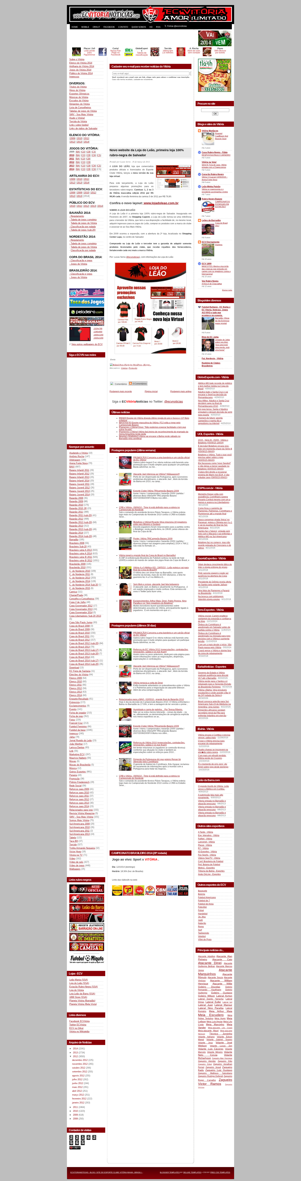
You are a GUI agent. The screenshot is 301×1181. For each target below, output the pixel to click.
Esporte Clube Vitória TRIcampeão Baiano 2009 (156, 491)
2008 (72, 192)
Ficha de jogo (76, 716)
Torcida (73, 844)
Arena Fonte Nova (78, 463)
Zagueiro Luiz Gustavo (218, 1070)
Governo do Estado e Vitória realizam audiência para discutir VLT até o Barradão (213, 675)
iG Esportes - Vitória (207, 851)
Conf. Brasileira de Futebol (210, 861)
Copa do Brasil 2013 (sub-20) (84, 653)
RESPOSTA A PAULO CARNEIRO (216, 155)
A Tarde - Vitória (205, 832)
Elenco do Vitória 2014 (80, 63)
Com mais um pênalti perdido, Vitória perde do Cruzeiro (212, 757)
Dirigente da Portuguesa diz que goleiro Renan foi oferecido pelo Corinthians (157, 760)
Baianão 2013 (76, 526)
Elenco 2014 (75, 695)
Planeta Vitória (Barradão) (82, 1000)
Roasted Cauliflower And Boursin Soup (221, 136)
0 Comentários (139, 384)
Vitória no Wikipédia (79, 1031)
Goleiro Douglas (209, 986)
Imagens (218, 245)
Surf (200, 930)
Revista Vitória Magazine (82, 813)
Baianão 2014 (76, 532)
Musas (72, 761)
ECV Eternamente (210, 242)
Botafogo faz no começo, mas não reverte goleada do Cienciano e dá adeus (214, 545)
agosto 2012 (78, 1075)
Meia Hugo (220, 1018)
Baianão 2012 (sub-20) (80, 522)
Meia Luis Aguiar (215, 1021)
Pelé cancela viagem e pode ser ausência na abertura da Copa (213, 574)
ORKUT (96, 27)
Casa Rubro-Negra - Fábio (214, 152)
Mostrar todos (227, 290)
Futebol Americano (207, 897)
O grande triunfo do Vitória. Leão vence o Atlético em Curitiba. (213, 787)
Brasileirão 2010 (77, 567)
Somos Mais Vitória (79, 820)
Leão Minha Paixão (211, 186)
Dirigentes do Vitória (79, 104)
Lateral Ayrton (224, 995)
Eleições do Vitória (78, 674)
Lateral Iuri (227, 1002)
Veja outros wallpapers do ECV (87, 344)
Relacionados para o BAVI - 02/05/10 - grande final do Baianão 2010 (151, 699)
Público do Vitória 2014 (81, 73)
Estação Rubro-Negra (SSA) (83, 986)
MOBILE (85, 27)
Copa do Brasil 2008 (79, 626)
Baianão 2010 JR (78, 508)
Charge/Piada (76, 595)
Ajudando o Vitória (78, 453)
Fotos (72, 719)
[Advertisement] (133, 38)
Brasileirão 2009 (77, 564)
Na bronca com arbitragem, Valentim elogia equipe (211, 598)
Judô (200, 920)
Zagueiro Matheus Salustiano (215, 1073)
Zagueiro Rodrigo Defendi (210, 1076)
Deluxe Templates (192, 1172)
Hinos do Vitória (77, 90)
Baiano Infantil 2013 (79, 477)
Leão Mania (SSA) (78, 979)
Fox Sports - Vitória (207, 855)
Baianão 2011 (76, 512)
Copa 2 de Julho (77, 602)
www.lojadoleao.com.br (161, 203)
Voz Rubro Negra (210, 281)
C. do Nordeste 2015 (79, 588)
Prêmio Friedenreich (79, 782)
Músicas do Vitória (78, 97)
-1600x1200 (98, 335)
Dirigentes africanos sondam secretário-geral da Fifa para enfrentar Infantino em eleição (212, 713)
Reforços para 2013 (79, 803)
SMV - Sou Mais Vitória (81, 114)
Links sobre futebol (78, 125)
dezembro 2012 (80, 1060)
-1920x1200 (98, 338)
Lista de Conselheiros (80, 107)
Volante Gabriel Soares (219, 1039)
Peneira (73, 775)
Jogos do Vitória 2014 (80, 70)
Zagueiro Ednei (205, 1064)
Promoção (74, 778)
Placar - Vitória (205, 845)
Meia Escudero (211, 1015)
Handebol (202, 913)
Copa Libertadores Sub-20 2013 (85, 616)
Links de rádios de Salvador (83, 128)
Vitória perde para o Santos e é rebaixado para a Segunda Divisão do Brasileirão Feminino (214, 684)
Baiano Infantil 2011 (79, 470)
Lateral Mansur (223, 1004)
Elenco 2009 (75, 678)
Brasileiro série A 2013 (80, 550)
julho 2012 (77, 1079)
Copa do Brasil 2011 (79, 636)
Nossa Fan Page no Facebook (115, 53)
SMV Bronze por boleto (220, 52)
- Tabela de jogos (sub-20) (82, 230)
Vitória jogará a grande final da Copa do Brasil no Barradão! (147, 555)
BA (77, 151)
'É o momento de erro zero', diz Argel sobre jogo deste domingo (213, 765)
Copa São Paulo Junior (80, 622)
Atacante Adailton (206, 956)
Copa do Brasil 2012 (79, 640)
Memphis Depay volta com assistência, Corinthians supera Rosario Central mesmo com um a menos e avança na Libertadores (214, 498)
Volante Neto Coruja (215, 1054)
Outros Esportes (77, 771)
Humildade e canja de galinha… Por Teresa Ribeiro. (158, 709)
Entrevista (74, 702)
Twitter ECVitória (77, 1024)
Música (73, 768)
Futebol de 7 (204, 900)
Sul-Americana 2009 (79, 823)
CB (88, 151)
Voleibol (202, 936)
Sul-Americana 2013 (79, 834)
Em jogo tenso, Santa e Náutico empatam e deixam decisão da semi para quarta (215, 412)
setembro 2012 (80, 1071)
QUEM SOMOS (139, 27)
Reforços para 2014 (79, 806)
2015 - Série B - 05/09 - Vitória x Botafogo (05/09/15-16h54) (213, 441)
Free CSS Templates (220, 1172)
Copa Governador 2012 (80, 605)
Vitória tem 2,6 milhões (167, 52)
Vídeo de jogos (76, 865)
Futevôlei (202, 907)
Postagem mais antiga (180, 391)
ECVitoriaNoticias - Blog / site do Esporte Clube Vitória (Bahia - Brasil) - (106, 1172)
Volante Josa (205, 1043)
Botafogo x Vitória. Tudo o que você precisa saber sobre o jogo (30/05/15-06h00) (215, 457)
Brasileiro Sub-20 (78, 546)
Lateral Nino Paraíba (210, 1008)
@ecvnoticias (133, 257)
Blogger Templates (170, 1172)
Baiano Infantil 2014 (79, 480)
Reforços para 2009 (79, 789)
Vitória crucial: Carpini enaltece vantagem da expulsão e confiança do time (214, 618)
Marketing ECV (77, 754)
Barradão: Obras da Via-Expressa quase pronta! (222, 320)
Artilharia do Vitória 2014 (81, 66)
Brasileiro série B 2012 (80, 560)
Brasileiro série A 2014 (80, 553)
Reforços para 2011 (79, 796)
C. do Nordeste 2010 (79, 571)
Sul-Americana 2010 (79, 827)
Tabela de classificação (142, 54)
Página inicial (151, 391)
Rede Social (75, 785)
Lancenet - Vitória (206, 842)
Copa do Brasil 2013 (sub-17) (84, 650)
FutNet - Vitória (205, 838)
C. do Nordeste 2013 (79, 577)
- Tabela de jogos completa (83, 219)
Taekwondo (203, 933)
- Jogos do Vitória (78, 264)
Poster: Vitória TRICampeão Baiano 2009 (152, 538)
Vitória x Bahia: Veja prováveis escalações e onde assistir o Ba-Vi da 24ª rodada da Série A (214, 693)
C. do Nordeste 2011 (79, 574)
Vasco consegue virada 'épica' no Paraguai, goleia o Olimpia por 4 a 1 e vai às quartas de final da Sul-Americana (215, 523)
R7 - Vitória (203, 848)
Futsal (201, 910)
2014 (86, 142)
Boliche (201, 894)
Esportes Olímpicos (79, 93)
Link (71, 751)
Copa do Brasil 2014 (79, 657)
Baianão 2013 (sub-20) (80, 529)
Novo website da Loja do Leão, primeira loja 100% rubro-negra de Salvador (147, 152)
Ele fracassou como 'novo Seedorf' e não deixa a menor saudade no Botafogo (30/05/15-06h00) (214, 466)
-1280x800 (97, 332)
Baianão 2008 (76, 498)
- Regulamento (76, 216)
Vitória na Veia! (209, 162)
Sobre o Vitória (76, 59)
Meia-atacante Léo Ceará (220, 1028)
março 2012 (78, 1094)
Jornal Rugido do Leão (80, 740)
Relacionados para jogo (81, 810)
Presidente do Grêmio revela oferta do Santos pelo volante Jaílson (214, 583)
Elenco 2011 (75, 685)
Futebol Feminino (78, 726)
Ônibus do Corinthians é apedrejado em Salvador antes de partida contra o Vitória (214, 627)
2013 (79, 142)
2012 (72, 142)
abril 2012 (77, 1091)
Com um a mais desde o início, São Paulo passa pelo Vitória (214, 646)
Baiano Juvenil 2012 (79, 487)
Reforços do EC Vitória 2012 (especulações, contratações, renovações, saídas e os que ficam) (160, 650)
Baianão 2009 (76, 501)
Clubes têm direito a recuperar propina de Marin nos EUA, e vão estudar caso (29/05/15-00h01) (213, 475)
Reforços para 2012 (79, 799)
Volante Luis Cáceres (210, 1048)
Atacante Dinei (210, 963)
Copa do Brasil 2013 (79, 647)
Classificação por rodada (83, 250)
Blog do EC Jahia (210, 337)
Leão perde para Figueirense (89, 53)
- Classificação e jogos (80, 260)
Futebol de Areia (206, 904)
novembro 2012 (80, 1064)
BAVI (72, 466)
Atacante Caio (222, 959)
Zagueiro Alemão (207, 1061)
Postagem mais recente (121, 391)
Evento (72, 709)
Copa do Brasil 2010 (79, 633)
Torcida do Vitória (78, 121)
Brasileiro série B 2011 (80, 557)
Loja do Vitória (76, 990)
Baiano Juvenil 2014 (79, 494)
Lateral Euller (213, 1002)
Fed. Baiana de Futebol (209, 864)
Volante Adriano (206, 1037)
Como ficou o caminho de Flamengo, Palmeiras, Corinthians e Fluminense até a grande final (215, 511)
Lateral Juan (205, 1004)
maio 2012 (77, 1087)
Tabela (72, 837)
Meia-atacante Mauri (208, 1030)
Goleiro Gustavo (221, 992)
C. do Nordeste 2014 (79, 581)
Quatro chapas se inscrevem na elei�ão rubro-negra (213, 751)
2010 (79, 138)
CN (93, 155)
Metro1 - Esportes (206, 868)
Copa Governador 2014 (80, 612)
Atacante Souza (215, 977)
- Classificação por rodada (82, 226)
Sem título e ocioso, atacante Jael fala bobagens (156, 584)
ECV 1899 (206, 263)
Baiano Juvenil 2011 (79, 484)
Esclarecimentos (77, 705)
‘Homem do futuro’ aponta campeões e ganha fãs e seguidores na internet (210, 421)
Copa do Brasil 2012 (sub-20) (84, 643)
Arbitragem (74, 460)
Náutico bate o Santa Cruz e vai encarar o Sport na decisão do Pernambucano (213, 395)
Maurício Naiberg (77, 758)
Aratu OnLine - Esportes (209, 874)
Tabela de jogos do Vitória (84, 223)
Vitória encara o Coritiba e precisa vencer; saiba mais (214, 736)
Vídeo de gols (76, 862)
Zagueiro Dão (225, 1061)
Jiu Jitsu (202, 917)
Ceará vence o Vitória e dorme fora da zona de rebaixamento (214, 652)
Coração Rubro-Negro (213, 174)
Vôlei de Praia (204, 939)
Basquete (202, 891)
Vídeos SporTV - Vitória (209, 858)
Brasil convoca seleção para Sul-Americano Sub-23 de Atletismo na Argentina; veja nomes (214, 704)
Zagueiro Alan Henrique (222, 1058)
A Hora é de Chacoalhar (212, 284)
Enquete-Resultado (78, 698)
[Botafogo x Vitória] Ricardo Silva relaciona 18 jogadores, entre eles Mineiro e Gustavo (160, 523)
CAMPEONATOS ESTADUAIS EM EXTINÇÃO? (222, 204)
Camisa (73, 591)
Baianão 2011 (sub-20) (80, 515)
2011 (86, 138)
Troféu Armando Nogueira (82, 848)
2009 (72, 138)
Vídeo (72, 858)
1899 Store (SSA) (78, 997)
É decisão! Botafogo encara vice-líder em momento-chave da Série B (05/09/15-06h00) (215, 449)
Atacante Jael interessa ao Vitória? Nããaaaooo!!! (156, 474)
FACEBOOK (109, 27)
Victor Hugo (75, 851)
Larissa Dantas (76, 747)
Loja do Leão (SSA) (79, 983)
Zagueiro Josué (213, 1067)
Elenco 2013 (75, 692)
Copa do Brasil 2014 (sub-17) (84, 660)
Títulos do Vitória (78, 86)
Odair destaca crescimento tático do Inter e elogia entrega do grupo (215, 565)
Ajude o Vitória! (77, 118)
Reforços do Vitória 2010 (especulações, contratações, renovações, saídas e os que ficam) (159, 743)
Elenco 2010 (75, 681)
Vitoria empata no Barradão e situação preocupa (212, 802)
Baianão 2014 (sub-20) (80, 536)
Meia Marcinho (215, 1024)
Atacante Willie (222, 983)
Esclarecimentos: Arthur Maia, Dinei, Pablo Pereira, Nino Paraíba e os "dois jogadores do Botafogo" (160, 602)
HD (151, 27)
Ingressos (74, 76)
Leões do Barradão (211, 220)
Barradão (73, 539)
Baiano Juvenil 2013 (79, 491)
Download (74, 667)
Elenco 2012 (75, 688)
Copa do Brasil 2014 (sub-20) (84, 664)
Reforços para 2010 (79, 792)
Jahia (72, 737)
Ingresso (73, 733)
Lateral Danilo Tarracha (210, 999)
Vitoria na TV (76, 855)
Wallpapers (74, 869)
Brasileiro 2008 (76, 543)
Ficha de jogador (77, 712)
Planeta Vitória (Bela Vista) (83, 1004)
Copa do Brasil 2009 (79, 629)
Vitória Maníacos (210, 131)
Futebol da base (77, 730)
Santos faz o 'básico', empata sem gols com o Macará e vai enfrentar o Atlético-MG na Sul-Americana (215, 534)
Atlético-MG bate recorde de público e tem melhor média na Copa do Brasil (215, 386)
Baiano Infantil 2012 (79, 473)
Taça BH (73, 841)
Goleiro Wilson (206, 995)
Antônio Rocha (76, 456)
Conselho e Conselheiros (81, 598)
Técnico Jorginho (220, 1033)
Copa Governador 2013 (80, 609)
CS (93, 151)
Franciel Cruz (76, 723)
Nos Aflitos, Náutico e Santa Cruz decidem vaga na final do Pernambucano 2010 (213, 403)
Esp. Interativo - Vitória (208, 835)
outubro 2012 (79, 1067)
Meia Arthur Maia (220, 1011)
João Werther (76, 744)
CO (83, 151)
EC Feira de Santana (79, 671)
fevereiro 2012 (79, 1098)
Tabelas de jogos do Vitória (83, 111)
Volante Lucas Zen (221, 1046)
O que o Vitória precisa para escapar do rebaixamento (211, 742)
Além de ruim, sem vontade (193, 52)
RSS (158, 27)
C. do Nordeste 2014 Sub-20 (83, 584)
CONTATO (123, 27)
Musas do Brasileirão (80, 764)
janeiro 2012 (78, 1102)
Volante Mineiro (215, 1052)
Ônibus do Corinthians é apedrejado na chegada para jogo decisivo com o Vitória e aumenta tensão (214, 637)
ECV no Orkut (76, 1028)
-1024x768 (97, 328)
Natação (202, 923)
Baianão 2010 (76, 505)
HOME (75, 27)
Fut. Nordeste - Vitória (212, 358)
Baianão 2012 (76, 519)
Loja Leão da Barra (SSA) (82, 993)
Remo (201, 926)
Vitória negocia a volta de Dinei (148, 683)
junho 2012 (78, 1083)
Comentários (120, 384)
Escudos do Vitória (78, 100)
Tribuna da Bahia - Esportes (211, 871)
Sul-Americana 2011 (79, 830)
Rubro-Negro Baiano (212, 199)
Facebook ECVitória (79, 1021)
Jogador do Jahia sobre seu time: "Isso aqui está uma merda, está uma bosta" (222, 345)
